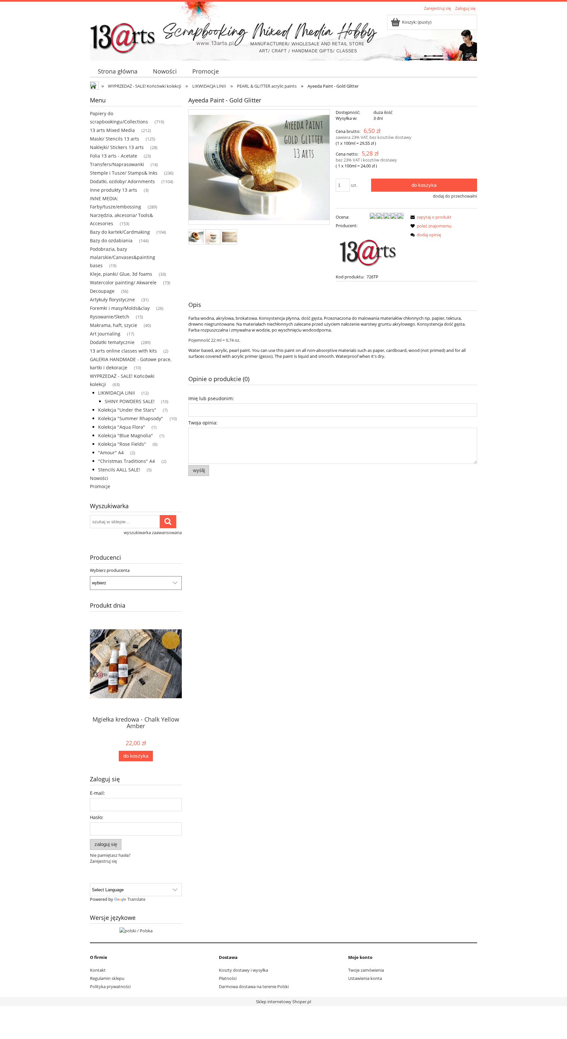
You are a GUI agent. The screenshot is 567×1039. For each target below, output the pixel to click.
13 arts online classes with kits (123, 351)
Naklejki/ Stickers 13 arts (117, 147)
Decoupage (102, 291)
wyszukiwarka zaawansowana (153, 532)
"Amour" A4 (111, 452)
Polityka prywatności (110, 986)
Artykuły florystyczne (112, 299)
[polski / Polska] (136, 930)
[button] (430, 217)
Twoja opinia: (203, 423)
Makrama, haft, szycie (113, 325)
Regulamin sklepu (107, 978)
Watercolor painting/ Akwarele (123, 282)
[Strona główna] (123, 35)
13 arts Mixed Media (112, 130)
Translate (136, 899)
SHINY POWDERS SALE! (130, 401)
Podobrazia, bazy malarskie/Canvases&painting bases (122, 257)
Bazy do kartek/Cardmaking (120, 232)
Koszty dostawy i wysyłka (243, 970)
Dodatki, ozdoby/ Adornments (122, 181)
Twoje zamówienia (366, 970)
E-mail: (97, 793)
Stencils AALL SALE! (119, 469)
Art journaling (105, 334)
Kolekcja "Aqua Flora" (121, 427)
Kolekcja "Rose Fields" (122, 444)
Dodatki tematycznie (112, 342)
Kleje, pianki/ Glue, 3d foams (121, 274)
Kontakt (98, 970)
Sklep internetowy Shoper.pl (283, 1002)
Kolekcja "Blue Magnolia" (125, 435)
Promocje (100, 486)
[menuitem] (117, 71)
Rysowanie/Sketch (109, 317)
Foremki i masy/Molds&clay (120, 308)
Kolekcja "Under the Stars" (127, 410)
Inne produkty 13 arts (113, 190)
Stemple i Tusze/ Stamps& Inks (124, 173)
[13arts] (368, 250)
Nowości (99, 478)
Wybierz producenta (110, 570)
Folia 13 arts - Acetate (113, 156)
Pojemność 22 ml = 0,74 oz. (214, 340)
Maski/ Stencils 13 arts (114, 139)
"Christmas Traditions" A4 (126, 461)
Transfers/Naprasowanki (117, 164)
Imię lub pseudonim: (211, 398)
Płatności (228, 978)
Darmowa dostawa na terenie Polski (254, 986)
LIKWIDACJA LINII (116, 393)
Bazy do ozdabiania (111, 240)
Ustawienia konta (365, 978)
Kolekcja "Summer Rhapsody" (130, 418)
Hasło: (96, 817)
